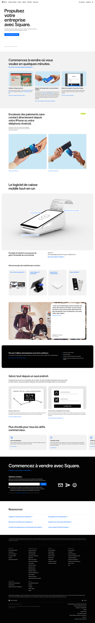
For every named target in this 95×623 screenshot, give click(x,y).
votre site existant (25, 91)
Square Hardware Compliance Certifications (77, 615)
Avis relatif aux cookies (81, 613)
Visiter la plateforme (55, 418)
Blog (69, 565)
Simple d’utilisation (34, 212)
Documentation (11, 584)
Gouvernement (83, 611)
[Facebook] (84, 600)
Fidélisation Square (32, 570)
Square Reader (53, 273)
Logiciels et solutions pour (20, 517)
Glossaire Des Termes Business (74, 561)
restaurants (44, 93)
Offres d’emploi (31, 588)
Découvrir (55, 257)
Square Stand (51, 557)
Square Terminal (51, 555)
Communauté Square (72, 557)
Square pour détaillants (33, 561)
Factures (10, 557)
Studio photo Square (32, 576)
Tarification (70, 552)
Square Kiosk (50, 559)
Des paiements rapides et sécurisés (29, 235)
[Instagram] (85, 600)
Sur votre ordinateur (12, 553)
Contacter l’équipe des (15, 416)
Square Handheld (51, 550)
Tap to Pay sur (13, 170)
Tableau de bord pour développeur (15, 586)
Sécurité (84, 609)
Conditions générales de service (80, 605)
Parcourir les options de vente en (17, 95)
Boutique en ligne (31, 552)
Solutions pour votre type (59, 522)
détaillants (51, 93)
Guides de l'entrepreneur (73, 559)
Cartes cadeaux (31, 574)
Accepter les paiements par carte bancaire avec (25, 527)
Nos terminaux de (17, 272)
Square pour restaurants (33, 555)
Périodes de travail (32, 565)
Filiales (29, 590)
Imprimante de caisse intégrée (72, 210)
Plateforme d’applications (33, 572)
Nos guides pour (57, 517)
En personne (11, 552)
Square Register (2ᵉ (35, 273)
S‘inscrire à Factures (67, 95)
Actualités (30, 586)
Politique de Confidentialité (81, 607)
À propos (30, 584)
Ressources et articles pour (20, 522)
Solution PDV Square (32, 550)
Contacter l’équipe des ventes (12, 34)
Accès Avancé (31, 563)
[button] (40, 213)
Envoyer (43, 484)
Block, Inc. (84, 617)
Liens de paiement (32, 553)
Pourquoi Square (71, 550)
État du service (71, 563)
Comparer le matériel (52, 561)
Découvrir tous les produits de (20, 67)
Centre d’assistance (72, 553)
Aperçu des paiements (13, 550)
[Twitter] (82, 600)
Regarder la (56, 315)
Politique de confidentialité (21, 492)
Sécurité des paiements (13, 559)
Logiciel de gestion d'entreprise (34, 578)
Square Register (51, 553)
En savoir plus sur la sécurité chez (17, 357)
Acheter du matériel (52, 563)
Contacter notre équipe (19, 470)
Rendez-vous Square (32, 559)
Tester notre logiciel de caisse (44, 101)
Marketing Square (31, 568)
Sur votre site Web (12, 555)
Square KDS (30, 557)
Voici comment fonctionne (58, 527)
